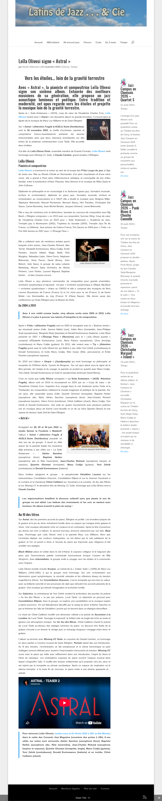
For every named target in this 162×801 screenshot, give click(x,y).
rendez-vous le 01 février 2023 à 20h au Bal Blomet (82, 733)
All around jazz (71, 42)
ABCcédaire (53, 42)
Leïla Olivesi (98, 151)
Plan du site (90, 788)
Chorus (87, 42)
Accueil (38, 42)
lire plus (124, 176)
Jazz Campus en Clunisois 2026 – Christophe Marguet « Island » (128, 345)
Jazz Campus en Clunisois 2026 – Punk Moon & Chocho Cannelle (130, 207)
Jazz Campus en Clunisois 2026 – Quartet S (128, 92)
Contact (105, 788)
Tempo (124, 42)
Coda (98, 42)
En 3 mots (110, 42)
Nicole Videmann (30, 67)
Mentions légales (70, 788)
